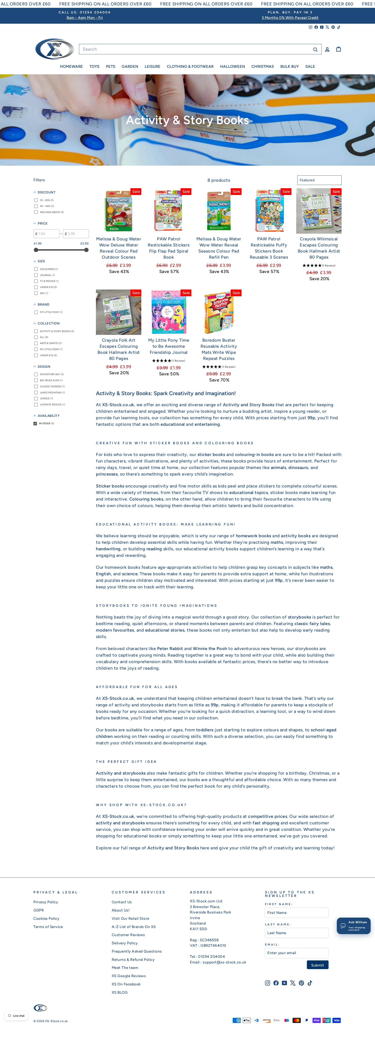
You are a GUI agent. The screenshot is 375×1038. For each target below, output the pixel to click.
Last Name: (278, 924)
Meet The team (125, 967)
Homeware (71, 66)
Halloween (232, 66)
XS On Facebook (126, 984)
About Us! (121, 910)
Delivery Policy (125, 943)
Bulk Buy (289, 66)
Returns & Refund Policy (133, 959)
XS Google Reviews (129, 976)
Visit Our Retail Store (130, 918)
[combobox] (200, 49)
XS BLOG (120, 992)
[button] (319, 265)
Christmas (263, 66)
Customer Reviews (128, 935)
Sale (310, 66)
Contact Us (122, 902)
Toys (94, 66)
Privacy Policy (45, 902)
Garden (130, 66)
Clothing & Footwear (190, 66)
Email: (272, 944)
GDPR (38, 910)
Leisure (152, 66)
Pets (110, 66)
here (204, 847)
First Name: (279, 904)
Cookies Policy (46, 918)
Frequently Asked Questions (137, 951)
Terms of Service (48, 927)
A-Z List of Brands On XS (134, 927)
